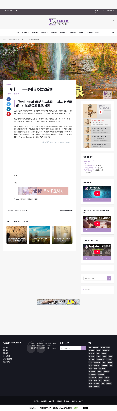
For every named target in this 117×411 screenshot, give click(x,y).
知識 (95, 380)
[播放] (86, 200)
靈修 (36, 199)
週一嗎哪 (108, 383)
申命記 (107, 377)
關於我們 (5, 347)
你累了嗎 (91, 353)
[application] (97, 194)
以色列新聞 (106, 350)
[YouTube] (98, 12)
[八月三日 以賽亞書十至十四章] (16, 235)
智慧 (95, 368)
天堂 (90, 362)
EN (90, 347)
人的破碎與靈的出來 (89, 168)
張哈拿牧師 (104, 365)
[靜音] (105, 200)
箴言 (100, 380)
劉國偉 (110, 356)
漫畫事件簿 (101, 374)
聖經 (90, 383)
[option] (97, 122)
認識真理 (53, 32)
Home (4, 40)
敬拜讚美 (62, 32)
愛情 (111, 365)
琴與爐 (101, 377)
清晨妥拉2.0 (92, 374)
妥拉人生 (110, 362)
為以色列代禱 (92, 377)
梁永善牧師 (102, 368)
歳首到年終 (92, 371)
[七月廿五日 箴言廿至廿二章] (62, 235)
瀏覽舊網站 (6, 362)
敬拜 (90, 368)
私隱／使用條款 (7, 359)
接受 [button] (85, 408)
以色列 (81, 32)
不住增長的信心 (88, 170)
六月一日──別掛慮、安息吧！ (39, 239)
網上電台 (24, 32)
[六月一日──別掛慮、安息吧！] (39, 235)
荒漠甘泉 (16, 40)
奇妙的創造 (97, 362)
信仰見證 (43, 32)
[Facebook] (95, 12)
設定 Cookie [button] (77, 408)
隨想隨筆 (34, 32)
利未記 (98, 356)
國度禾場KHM (100, 359)
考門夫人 (10, 94)
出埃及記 (91, 356)
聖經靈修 (72, 32)
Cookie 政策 (6, 356)
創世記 (104, 356)
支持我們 (90, 32)
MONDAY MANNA (105, 347)
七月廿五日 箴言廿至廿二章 (62, 239)
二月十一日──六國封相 (65, 210)
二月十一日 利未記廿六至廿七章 (16, 210)
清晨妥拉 (106, 371)
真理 (90, 380)
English (95, 347)
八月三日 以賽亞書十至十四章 (17, 239)
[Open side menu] (3, 33)
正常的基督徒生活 (88, 165)
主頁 (18, 32)
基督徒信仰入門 (88, 161)
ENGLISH (97, 32)
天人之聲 (108, 359)
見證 (103, 383)
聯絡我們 (5, 353)
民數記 (99, 371)
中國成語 (91, 350)
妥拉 (104, 362)
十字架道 (86, 163)
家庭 (90, 365)
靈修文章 (96, 386)
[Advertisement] (58, 4)
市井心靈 (96, 365)
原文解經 (91, 359)
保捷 (98, 353)
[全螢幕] (108, 200)
